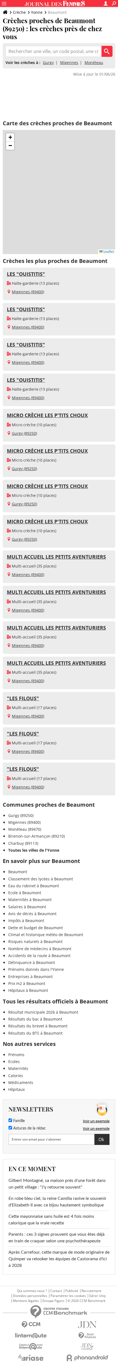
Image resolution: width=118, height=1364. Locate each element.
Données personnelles (30, 1296)
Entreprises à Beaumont (30, 976)
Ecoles (14, 1061)
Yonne (37, 12)
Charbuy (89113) (23, 843)
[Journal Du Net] (87, 1324)
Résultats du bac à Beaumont (35, 1019)
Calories (15, 1075)
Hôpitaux (16, 1089)
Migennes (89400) (28, 291)
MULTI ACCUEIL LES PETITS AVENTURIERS (56, 556)
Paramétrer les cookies (68, 1296)
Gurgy (48, 62)
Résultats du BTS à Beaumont (35, 1033)
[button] (10, 137)
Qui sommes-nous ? (32, 1291)
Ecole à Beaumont (24, 892)
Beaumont (17, 871)
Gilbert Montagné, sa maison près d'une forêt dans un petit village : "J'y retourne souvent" (57, 1183)
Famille (18, 1121)
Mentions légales (26, 1301)
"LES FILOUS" (23, 698)
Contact (56, 1291)
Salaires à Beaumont (27, 906)
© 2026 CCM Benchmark (86, 1301)
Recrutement (91, 1291)
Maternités (18, 1068)
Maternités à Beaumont (30, 899)
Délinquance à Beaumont (31, 962)
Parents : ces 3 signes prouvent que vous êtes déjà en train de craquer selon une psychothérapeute (57, 1237)
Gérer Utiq (97, 1296)
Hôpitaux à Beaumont (28, 990)
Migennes (69, 62)
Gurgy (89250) (24, 433)
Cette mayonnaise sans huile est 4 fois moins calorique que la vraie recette (51, 1219)
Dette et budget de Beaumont (35, 927)
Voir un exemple (96, 1120)
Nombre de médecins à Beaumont (39, 948)
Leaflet (108, 251)
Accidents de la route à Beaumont (39, 955)
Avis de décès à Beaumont (32, 913)
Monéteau (94, 62)
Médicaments (20, 1082)
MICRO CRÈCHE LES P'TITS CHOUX (47, 415)
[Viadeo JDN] (87, 1346)
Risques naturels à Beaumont (35, 941)
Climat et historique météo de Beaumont (45, 934)
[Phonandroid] (87, 1357)
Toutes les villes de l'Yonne (33, 850)
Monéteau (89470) (24, 829)
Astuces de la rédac (29, 1128)
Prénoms (16, 1054)
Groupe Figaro (53, 1301)
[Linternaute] (31, 1335)
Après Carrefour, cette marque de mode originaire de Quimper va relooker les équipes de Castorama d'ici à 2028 (59, 1259)
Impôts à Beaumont (26, 920)
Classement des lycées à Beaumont (40, 878)
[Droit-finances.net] (87, 1335)
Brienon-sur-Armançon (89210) (36, 836)
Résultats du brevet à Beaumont (38, 1026)
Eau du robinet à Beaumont (33, 885)
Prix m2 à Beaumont (26, 983)
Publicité (71, 1291)
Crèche (19, 12)
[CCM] (31, 1324)
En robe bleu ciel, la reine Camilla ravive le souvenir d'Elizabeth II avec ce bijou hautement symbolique (57, 1201)
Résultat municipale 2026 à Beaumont (43, 1012)
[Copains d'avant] (31, 1346)
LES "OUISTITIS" (26, 274)
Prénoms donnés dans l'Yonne (36, 969)
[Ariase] (31, 1358)
